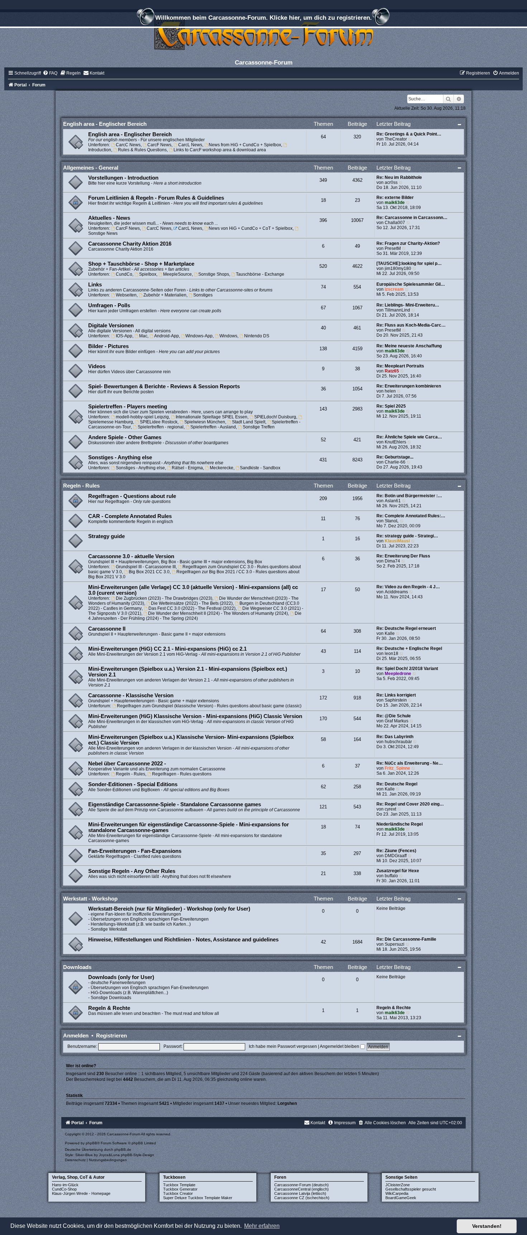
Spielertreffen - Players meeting (127, 406)
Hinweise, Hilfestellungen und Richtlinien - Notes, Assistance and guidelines (183, 939)
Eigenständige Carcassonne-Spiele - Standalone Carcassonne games (174, 804)
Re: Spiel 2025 (391, 406)
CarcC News (128, 144)
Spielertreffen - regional (161, 426)
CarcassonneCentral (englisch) (301, 1189)
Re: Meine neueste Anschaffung (409, 345)
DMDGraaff (396, 855)
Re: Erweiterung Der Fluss (403, 556)
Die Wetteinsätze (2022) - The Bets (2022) (192, 603)
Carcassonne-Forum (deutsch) (301, 1185)
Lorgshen (287, 1103)
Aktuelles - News (109, 218)
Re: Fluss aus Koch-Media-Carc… (411, 325)
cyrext (390, 809)
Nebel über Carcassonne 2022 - (127, 763)
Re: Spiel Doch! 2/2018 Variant (407, 668)
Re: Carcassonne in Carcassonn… (411, 217)
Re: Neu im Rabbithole (399, 177)
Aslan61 (393, 500)
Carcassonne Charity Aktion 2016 (129, 244)
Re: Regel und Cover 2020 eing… (410, 804)
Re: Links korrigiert (396, 695)
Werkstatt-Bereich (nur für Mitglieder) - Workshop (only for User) (169, 909)
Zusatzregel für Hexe (397, 870)
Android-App (166, 335)
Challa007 (395, 222)
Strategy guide (106, 536)
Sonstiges (203, 295)
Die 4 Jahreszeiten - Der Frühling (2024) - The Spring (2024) (195, 616)
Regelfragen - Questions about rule (132, 496)
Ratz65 (392, 371)
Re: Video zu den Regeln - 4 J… (408, 586)
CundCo (124, 274)
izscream (394, 289)
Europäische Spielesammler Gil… (410, 284)
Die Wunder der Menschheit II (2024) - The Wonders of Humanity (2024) (218, 613)
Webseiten (126, 295)
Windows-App (199, 335)
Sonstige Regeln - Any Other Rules (131, 871)
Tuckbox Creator (178, 1193)
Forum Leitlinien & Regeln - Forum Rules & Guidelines (156, 198)
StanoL (392, 520)
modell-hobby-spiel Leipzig (142, 416)
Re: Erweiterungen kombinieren (408, 386)
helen (390, 391)
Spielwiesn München (204, 421)
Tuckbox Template (179, 1185)
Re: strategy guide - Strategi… (407, 535)
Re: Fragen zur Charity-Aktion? (408, 243)
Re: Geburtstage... (394, 457)
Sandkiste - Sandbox (260, 467)
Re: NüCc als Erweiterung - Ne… (409, 763)
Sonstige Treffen (259, 426)
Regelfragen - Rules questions (182, 773)
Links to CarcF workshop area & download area (220, 149)
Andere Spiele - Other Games (124, 437)
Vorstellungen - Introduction (123, 178)
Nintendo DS (256, 335)
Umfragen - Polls (109, 305)
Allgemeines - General (90, 168)
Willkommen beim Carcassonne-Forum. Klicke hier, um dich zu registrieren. (263, 17)
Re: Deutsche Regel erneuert (406, 628)
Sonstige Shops (213, 274)
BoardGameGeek (400, 1198)
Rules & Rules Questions (142, 149)
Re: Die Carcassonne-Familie (406, 939)
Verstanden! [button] (487, 1226)
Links (95, 285)
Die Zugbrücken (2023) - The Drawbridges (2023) (164, 598)
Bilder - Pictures (108, 346)
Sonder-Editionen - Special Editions (132, 784)
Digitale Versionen (111, 325)
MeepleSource (177, 274)
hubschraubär (398, 741)
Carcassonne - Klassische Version (131, 695)
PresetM (393, 248)
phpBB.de (122, 1149)
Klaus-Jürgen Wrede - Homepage (81, 1193)
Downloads (77, 967)
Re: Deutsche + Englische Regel (409, 648)
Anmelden (76, 1035)
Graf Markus (396, 720)
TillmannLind (397, 310)
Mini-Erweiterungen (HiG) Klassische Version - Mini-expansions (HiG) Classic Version (195, 716)
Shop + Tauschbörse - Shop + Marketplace (141, 264)
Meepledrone (398, 673)
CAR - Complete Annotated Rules (130, 516)
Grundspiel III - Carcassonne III (146, 566)
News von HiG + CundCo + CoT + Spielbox (251, 228)
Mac (143, 335)
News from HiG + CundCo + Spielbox (245, 144)
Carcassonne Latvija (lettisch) (300, 1193)
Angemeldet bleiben (340, 1046)
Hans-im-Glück (65, 1185)
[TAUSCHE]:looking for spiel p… (409, 263)
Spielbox (147, 274)
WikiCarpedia (396, 1193)
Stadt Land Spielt (248, 421)
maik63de (395, 202)
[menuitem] (50, 73)
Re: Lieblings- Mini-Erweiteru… (407, 305)
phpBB (91, 1143)
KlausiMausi (397, 540)
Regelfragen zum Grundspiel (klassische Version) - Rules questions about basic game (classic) (209, 705)
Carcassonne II (106, 629)
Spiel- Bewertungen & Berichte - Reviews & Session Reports (164, 386)
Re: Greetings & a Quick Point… (408, 134)
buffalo (391, 875)
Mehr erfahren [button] (262, 1226)
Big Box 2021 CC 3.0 (149, 571)
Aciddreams (396, 591)
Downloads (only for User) (121, 977)
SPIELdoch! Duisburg (275, 416)
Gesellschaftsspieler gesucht (410, 1189)
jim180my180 (398, 268)
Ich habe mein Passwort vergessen (283, 1046)
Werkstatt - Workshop (90, 899)
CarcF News (159, 144)
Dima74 (392, 561)
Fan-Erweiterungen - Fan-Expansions (134, 851)
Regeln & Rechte (109, 1008)
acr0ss (391, 182)
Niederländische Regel (399, 824)
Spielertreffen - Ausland (213, 426)
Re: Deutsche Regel (396, 784)
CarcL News (190, 144)
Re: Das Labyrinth (394, 736)
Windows (228, 335)
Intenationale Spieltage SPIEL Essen (211, 416)
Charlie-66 (395, 462)
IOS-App (124, 335)
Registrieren (111, 1035)
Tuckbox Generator (180, 1189)
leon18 (391, 653)
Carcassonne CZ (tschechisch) (301, 1198)
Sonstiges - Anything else (120, 457)
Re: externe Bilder (395, 197)
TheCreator (396, 139)
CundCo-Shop (64, 1189)
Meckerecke (221, 467)
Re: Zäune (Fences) (396, 850)
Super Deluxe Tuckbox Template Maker (197, 1198)
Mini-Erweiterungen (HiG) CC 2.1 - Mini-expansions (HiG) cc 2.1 (167, 649)
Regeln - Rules (81, 486)
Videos (96, 366)
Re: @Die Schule (393, 715)
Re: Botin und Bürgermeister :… (409, 495)
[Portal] (263, 34)
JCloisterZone (397, 1185)
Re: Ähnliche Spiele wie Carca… (409, 437)
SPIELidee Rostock (158, 421)
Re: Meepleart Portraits (400, 366)
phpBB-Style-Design (137, 1155)
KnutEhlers (395, 442)
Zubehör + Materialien (164, 295)
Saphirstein (396, 700)
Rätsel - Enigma (187, 467)
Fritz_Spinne (397, 768)
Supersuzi (394, 944)
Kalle (390, 633)
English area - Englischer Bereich (105, 124)
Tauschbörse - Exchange (260, 274)
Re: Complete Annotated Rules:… (410, 515)
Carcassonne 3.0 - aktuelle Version (131, 556)
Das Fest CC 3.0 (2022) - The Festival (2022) (192, 608)
